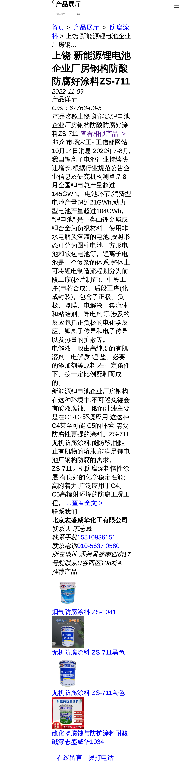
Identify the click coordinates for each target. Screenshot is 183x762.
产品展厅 (86, 27)
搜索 (78, 14)
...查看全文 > (84, 502)
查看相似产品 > (103, 133)
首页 (58, 27)
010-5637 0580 (98, 545)
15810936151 (96, 537)
